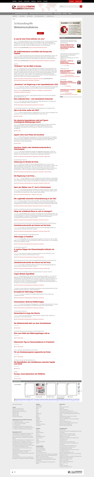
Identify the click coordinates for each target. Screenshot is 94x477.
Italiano (45, 1)
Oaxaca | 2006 (62, 429)
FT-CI (47, 7)
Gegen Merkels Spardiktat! (24, 274)
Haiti (60, 405)
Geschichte (38, 435)
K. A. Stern (67, 65)
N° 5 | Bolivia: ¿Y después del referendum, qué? (22, 426)
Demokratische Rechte (40, 436)
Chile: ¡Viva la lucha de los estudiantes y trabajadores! (47, 454)
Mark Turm (46, 219)
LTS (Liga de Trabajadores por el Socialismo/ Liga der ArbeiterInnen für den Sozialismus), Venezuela (23, 440)
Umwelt (37, 440)
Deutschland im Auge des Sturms (27, 313)
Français (33, 1)
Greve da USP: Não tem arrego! (65, 425)
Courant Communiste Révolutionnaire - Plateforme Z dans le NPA (29, 194)
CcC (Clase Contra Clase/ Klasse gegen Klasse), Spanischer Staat (22, 448)
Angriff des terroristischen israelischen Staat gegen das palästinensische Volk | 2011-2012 (70, 457)
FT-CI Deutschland (19, 338)
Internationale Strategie (21, 13)
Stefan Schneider (19, 116)
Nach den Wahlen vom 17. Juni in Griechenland (32, 187)
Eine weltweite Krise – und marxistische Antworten (33, 99)
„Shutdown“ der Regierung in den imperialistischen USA (36, 84)
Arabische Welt (39, 421)
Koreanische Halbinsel (40, 424)
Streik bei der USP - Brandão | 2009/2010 (67, 435)
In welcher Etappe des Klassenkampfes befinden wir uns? (34, 250)
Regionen (22, 16)
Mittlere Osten (38, 406)
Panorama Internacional (17, 416)
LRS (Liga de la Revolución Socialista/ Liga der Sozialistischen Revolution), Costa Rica (21, 451)
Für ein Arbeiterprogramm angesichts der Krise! (32, 352)
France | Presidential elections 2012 (66, 452)
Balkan (37, 416)
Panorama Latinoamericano (18, 408)
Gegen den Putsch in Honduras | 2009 (67, 433)
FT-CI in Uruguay (15, 455)
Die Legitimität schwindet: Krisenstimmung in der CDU (35, 199)
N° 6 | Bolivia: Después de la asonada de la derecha (22, 427)
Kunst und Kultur (39, 437)
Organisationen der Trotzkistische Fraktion (40, 13)
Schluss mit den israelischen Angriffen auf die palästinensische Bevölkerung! (68, 423)
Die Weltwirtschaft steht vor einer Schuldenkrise (32, 323)
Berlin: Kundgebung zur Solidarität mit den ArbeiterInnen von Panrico (67, 72)
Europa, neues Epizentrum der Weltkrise (29, 374)
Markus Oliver (47, 183)
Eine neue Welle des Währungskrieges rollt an (31, 333)
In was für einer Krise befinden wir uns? (29, 39)
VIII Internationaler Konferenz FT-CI (66, 410)
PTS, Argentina (68, 86)
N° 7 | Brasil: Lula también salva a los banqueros (22, 428)
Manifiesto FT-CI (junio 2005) (18, 410)
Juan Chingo (18, 47)
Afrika (37, 412)
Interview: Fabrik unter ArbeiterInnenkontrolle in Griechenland (32, 148)
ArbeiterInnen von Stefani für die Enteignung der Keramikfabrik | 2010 (69, 438)
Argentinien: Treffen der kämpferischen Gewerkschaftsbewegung (67, 62)
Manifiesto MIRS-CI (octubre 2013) (19, 411)
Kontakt (71, 1)
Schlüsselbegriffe (39, 16)
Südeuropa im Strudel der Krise (26, 162)
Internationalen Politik (40, 441)
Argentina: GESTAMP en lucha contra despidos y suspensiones (69, 419)
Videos (69, 13)
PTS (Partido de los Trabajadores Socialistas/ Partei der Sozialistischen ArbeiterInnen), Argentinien (22, 434)
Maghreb (38, 420)
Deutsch (39, 1)
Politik (37, 439)
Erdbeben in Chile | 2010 (64, 436)
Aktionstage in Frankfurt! (23, 237)
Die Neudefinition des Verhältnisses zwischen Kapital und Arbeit (34, 363)
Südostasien (38, 425)
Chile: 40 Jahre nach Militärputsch (66, 461)
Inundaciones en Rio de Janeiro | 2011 (67, 441)
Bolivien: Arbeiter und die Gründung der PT (44, 458)
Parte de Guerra (15, 415)
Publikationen (57, 13)
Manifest (14, 16)
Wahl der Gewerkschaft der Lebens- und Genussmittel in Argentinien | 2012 (70, 454)
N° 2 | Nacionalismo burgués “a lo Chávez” (21, 422)
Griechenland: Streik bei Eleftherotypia (29, 302)
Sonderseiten (49, 16)
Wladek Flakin (47, 156)
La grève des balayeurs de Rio (65, 466)
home (13, 13)
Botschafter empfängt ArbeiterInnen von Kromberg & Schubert (68, 83)
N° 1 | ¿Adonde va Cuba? (17, 421)
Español (14, 1)
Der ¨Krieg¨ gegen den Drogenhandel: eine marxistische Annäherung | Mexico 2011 (68, 446)
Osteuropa (38, 418)
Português (26, 1)
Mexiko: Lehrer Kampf (63, 460)
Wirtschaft (38, 431)
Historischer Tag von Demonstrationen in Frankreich (34, 342)
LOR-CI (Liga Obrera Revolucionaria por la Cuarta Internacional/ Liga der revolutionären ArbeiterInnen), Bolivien (23, 437)
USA (37, 409)
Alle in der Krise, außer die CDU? (26, 110)
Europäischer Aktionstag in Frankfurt (28, 292)
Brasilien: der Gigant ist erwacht (42, 456)
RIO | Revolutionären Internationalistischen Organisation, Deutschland (30, 78)
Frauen (37, 433)
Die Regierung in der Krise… (25, 176)
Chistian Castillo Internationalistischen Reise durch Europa (69, 414)
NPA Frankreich (39, 451)
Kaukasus (38, 417)
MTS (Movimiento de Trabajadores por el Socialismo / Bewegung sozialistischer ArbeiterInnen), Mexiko (23, 443)
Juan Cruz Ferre (19, 90)
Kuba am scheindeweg (40, 448)
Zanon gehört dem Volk (64, 406)
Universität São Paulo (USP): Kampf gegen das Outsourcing (68, 444)
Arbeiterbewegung (39, 432)
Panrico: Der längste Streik (64, 417)
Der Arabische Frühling (40, 450)
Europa (37, 408)
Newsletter (79, 1)
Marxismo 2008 (15, 412)
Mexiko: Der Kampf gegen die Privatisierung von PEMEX (45, 462)
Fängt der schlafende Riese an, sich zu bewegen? (33, 211)
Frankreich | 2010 (62, 440)
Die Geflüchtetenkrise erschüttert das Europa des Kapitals (33, 52)
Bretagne (61, 464)
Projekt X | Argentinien (63, 409)
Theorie (37, 429)
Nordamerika (38, 413)
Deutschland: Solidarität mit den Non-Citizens (68, 412)
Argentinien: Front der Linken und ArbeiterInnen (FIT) (46, 455)
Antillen (37, 414)
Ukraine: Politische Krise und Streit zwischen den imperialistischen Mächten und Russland (67, 46)
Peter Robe (18, 60)
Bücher (65, 13)
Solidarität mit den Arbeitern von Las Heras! (68, 90)
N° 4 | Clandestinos (16, 425)
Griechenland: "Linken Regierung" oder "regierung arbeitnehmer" (46, 460)
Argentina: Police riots (63, 465)
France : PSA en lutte (63, 462)
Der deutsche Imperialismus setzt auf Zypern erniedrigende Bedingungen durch (31, 121)
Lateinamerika (39, 405)
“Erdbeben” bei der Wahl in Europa (27, 66)
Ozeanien (38, 422)
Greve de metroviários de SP (65, 421)
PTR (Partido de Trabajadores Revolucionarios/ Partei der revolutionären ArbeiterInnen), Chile (23, 446)
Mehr (61, 96)
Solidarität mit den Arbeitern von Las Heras (68, 416)
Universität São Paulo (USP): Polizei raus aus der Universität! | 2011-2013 (69, 450)
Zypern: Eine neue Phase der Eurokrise (29, 135)
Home (13, 19)
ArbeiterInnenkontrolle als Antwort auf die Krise (32, 225)
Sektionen (29, 16)
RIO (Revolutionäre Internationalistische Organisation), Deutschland (41, 60)
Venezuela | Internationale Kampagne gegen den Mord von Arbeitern (70, 432)
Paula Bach (18, 327)
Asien (37, 410)
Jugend (37, 443)
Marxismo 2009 (15, 414)
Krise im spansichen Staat (41, 452)
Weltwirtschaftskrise (40, 447)
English (20, 1)
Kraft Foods (61, 408)
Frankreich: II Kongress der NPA (65, 458)
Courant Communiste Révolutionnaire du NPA (37, 47)
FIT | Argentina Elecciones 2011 (65, 448)
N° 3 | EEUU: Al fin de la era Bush (19, 423)
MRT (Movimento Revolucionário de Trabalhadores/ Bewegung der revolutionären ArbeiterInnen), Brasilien (23, 458)
